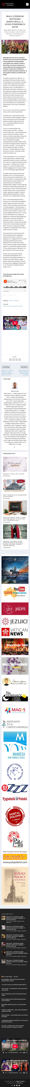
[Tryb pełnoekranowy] (26, 1052)
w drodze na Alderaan (13, 300)
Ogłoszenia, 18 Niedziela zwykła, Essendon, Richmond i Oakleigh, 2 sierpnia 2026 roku (15, 945)
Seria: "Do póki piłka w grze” (17, 34)
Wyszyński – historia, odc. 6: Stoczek (13, 474)
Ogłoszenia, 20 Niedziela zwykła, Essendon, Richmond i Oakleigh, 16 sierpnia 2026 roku (15, 928)
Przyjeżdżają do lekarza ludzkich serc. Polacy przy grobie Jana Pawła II (15, 1021)
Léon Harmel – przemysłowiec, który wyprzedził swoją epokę (14, 989)
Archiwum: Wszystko (9, 32)
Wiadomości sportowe (15, 35)
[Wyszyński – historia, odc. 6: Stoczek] (15, 464)
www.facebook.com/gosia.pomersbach (13, 306)
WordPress (20, 1083)
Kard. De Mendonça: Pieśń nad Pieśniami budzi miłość (14, 994)
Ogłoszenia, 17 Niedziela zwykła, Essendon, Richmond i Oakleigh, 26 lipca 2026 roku (17, 953)
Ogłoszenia (8, 922)
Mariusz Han (5, 295)
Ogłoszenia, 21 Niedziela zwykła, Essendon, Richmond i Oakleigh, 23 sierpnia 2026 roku (15, 918)
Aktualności (14, 30)
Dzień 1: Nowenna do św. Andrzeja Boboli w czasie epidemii (15, 495)
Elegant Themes (20, 1081)
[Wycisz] (24, 1052)
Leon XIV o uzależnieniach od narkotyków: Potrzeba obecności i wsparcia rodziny (13, 1026)
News (23, 921)
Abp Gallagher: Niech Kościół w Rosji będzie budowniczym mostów (13, 980)
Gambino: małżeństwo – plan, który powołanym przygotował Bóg (14, 1010)
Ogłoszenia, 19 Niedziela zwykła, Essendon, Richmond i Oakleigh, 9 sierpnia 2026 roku (15, 936)
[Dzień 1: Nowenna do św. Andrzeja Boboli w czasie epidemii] (15, 485)
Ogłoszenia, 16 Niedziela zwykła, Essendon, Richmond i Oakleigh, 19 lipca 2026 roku (17, 961)
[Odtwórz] (3, 1052)
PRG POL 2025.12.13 (12, 295)
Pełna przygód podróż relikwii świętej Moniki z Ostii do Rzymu (14, 999)
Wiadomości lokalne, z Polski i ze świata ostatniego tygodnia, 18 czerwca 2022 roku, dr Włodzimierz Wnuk (14, 519)
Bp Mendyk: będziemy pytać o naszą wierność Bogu (14, 1005)
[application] (15, 1046)
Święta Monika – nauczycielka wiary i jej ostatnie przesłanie (15, 1015)
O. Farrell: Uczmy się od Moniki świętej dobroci (14, 984)
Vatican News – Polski (10, 976)
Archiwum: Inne (22, 30)
